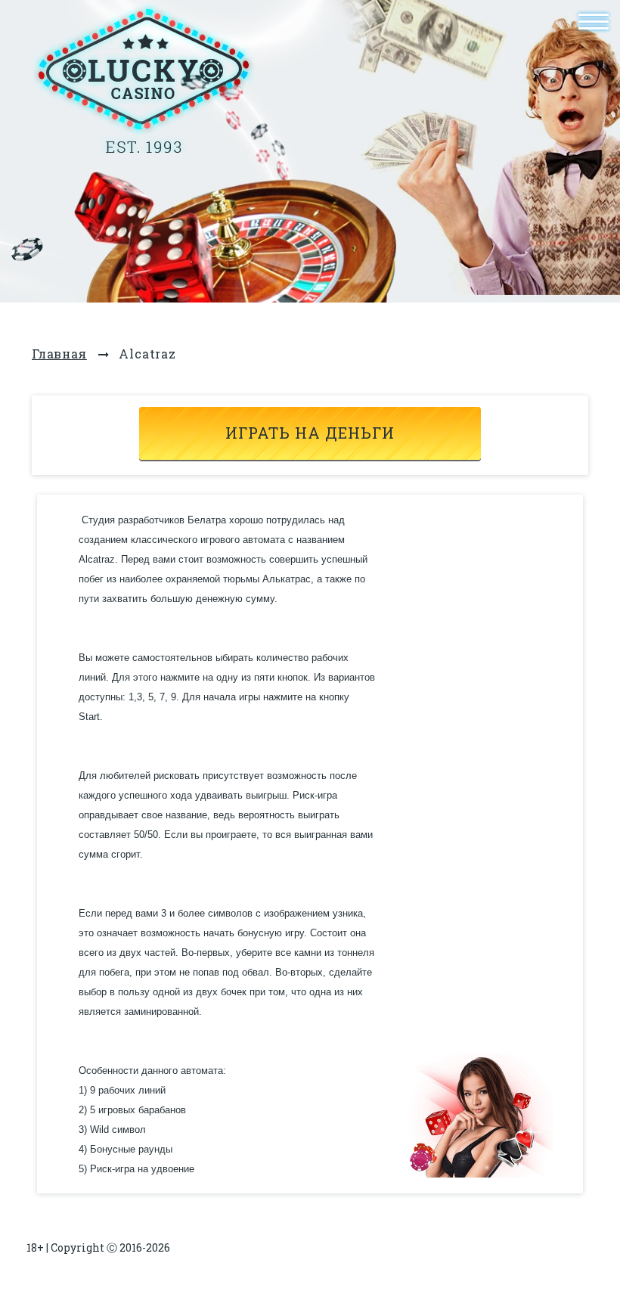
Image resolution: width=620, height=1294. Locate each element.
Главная (59, 354)
